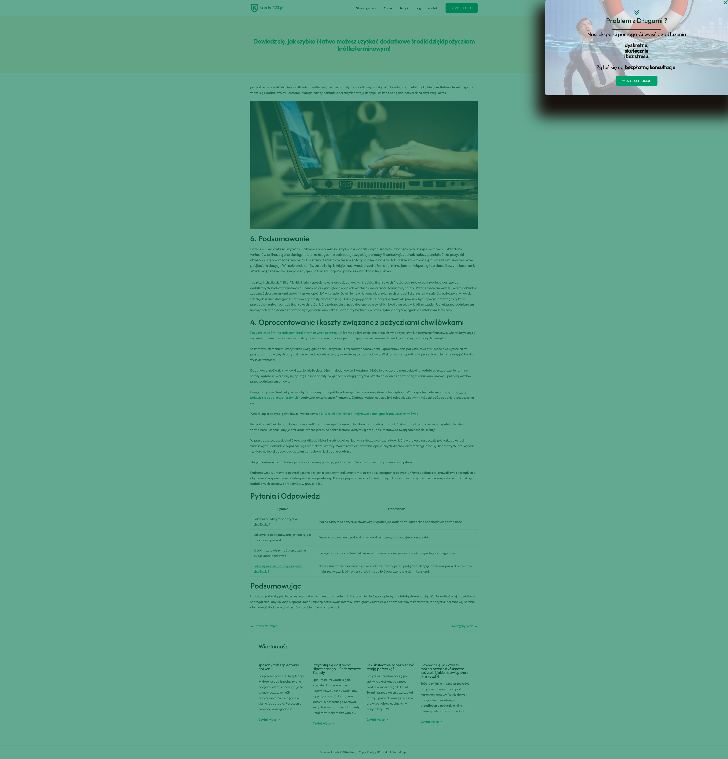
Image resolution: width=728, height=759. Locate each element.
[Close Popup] (725, 2)
